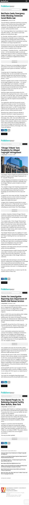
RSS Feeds (8, 489)
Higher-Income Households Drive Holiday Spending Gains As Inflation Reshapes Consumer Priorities (14, 466)
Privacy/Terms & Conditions (11, 490)
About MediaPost (9, 488)
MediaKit (16, 488)
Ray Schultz (4, 154)
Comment (4, 134)
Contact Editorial (22, 488)
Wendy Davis (5, 20)
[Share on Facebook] (2, 130)
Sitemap (12, 489)
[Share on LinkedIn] (5, 130)
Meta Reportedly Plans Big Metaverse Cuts (11, 463)
